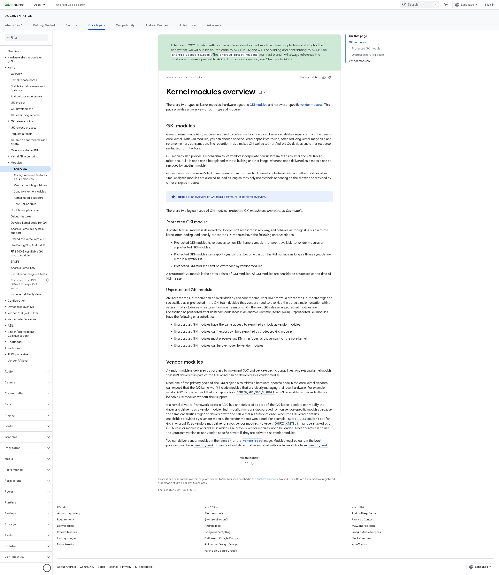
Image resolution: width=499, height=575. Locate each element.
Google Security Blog (217, 532)
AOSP (169, 77)
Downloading (65, 525)
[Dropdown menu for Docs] (46, 4)
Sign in (489, 4)
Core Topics (96, 25)
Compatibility (125, 25)
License (113, 566)
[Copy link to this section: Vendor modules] (207, 362)
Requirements (65, 519)
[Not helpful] (330, 77)
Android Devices (157, 25)
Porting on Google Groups (220, 550)
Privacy (126, 566)
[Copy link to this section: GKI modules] (199, 126)
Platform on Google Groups (221, 538)
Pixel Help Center (362, 519)
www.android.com (363, 525)
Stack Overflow (361, 538)
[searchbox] (26, 37)
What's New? (13, 25)
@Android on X (213, 513)
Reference (214, 25)
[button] (25, 59)
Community (87, 566)
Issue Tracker (359, 544)
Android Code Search (70, 4)
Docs (37, 4)
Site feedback (144, 566)
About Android (66, 566)
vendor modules (311, 105)
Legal (101, 566)
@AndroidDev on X (216, 519)
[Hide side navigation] (47, 568)
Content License (266, 479)
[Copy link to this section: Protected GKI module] (212, 222)
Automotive (187, 25)
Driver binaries (66, 544)
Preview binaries (67, 532)
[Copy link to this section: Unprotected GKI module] (216, 290)
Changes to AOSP (279, 59)
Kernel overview (255, 197)
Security (71, 25)
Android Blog (212, 525)
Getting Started (44, 25)
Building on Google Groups (221, 544)
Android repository (68, 513)
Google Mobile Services (366, 532)
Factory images (66, 538)
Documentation (19, 16)
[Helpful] (324, 77)
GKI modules (258, 105)
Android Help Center (364, 513)
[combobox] (419, 4)
